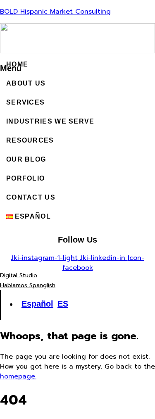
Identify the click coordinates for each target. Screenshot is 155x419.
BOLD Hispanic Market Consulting (55, 12)
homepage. (18, 376)
